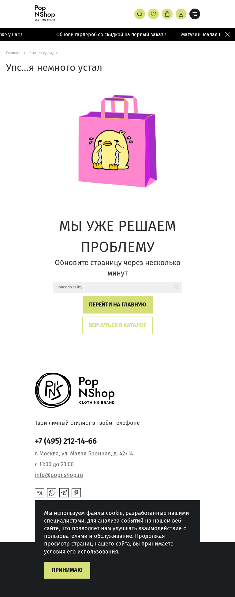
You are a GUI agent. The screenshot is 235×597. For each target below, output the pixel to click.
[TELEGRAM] (64, 492)
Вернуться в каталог (117, 325)
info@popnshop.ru (59, 475)
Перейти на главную (117, 304)
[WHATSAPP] (51, 492)
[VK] (39, 492)
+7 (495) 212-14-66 (66, 441)
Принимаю (67, 570)
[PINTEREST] (76, 492)
